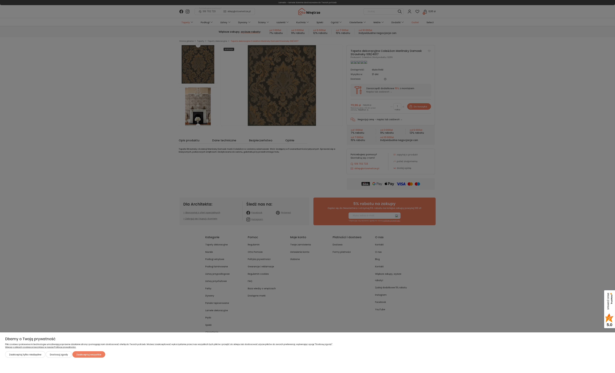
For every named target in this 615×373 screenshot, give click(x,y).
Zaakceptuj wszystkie (88, 354)
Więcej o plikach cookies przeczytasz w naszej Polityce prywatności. (40, 347)
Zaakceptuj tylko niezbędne (25, 354)
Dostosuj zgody (59, 354)
